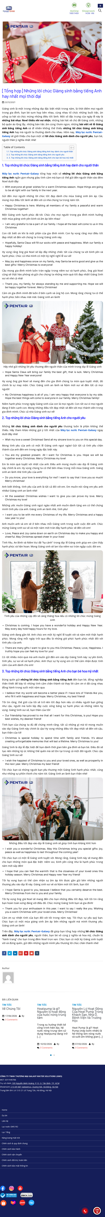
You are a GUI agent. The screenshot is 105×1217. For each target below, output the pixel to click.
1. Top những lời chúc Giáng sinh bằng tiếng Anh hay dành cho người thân (40, 151)
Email (31, 953)
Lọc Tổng (6, 1132)
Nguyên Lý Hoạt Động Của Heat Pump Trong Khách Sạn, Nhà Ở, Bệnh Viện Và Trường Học (52, 1014)
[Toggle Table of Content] (70, 147)
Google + (20, 953)
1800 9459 (74, 12)
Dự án (4, 1115)
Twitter (10, 953)
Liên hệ (5, 1121)
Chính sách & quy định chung (14, 1143)
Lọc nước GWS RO (10, 1126)
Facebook (4, 953)
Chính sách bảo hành (11, 1149)
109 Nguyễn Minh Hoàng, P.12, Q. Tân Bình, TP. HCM (35, 1083)
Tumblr (37, 953)
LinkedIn (15, 953)
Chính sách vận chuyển (12, 1154)
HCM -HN (88, 12)
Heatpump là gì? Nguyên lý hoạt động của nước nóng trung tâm (16, 1013)
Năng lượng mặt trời (11, 1137)
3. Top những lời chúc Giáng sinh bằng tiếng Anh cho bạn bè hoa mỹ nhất (41, 158)
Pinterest (26, 953)
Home (4, 1110)
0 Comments (11, 1047)
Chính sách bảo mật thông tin (15, 1165)
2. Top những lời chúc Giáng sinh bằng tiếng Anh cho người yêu (36, 155)
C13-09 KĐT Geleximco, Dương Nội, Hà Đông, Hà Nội (34, 1087)
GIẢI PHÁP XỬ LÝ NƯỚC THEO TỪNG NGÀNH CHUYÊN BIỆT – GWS (85, 1013)
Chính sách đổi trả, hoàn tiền (14, 1160)
